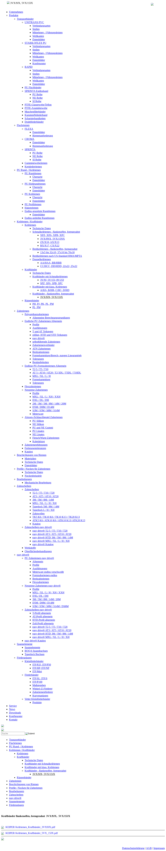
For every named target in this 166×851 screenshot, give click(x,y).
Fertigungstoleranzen (35, 448)
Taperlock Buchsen (34, 654)
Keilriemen (30, 225)
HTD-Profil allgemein (43, 620)
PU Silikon (38, 420)
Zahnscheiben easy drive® (38, 527)
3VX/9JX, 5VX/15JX (51, 297)
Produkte (13, 15)
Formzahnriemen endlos (44, 575)
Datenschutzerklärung (133, 848)
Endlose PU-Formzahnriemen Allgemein (45, 365)
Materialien (30, 458)
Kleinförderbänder (34, 661)
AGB (149, 848)
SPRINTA (30, 149)
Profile (35, 324)
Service (13, 705)
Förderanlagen (24, 657)
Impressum (159, 848)
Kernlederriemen (33, 166)
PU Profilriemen (33, 204)
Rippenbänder (32, 300)
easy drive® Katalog (42, 544)
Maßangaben (39, 685)
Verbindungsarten (41, 25)
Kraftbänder (31, 269)
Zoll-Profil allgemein (43, 623)
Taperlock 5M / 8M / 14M (45, 506)
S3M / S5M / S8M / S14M (46, 410)
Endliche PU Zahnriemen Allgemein (43, 321)
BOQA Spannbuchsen (36, 650)
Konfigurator (39, 63)
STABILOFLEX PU (35, 43)
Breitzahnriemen (40, 352)
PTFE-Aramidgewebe (36, 108)
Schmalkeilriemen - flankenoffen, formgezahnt (56, 231)
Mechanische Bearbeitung (38, 482)
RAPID (29, 66)
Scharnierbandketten (35, 118)
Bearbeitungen (24, 479)
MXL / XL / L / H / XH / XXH (48, 592)
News (12, 709)
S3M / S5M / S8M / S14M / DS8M (50, 606)
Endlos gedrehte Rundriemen (39, 218)
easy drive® (38, 338)
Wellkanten (38, 36)
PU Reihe (37, 94)
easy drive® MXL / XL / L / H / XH (51, 541)
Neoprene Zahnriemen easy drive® (43, 585)
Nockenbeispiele (33, 475)
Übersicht (37, 176)
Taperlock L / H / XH (43, 510)
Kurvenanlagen (40, 695)
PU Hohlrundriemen (35, 183)
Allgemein (37, 561)
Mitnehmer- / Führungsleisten (47, 32)
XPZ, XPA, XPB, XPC (52, 235)
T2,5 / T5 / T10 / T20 (43, 492)
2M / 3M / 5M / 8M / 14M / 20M (49, 403)
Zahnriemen (23, 310)
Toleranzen (38, 358)
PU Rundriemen (33, 173)
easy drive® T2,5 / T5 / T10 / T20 (49, 530)
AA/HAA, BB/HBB (51, 262)
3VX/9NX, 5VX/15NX (52, 238)
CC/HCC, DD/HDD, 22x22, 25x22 (58, 266)
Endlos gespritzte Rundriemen (40, 211)
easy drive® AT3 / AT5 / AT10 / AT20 (51, 534)
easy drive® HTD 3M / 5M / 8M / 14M (52, 537)
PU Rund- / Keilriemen (29, 170)
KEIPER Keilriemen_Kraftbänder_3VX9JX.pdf (30, 827)
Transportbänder (25, 19)
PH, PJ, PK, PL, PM (43, 304)
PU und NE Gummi (42, 427)
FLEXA (29, 128)
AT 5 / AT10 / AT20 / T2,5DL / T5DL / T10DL (56, 372)
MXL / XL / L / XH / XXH (46, 396)
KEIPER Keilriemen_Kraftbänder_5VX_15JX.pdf (32, 833)
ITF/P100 (37, 681)
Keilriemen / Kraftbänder (29, 221)
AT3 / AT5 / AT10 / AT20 (45, 496)
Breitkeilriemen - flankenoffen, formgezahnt (54, 249)
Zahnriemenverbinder (43, 345)
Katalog (29, 451)
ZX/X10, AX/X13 (49, 242)
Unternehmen (16, 12)
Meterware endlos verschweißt (48, 572)
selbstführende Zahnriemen (46, 341)
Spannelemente (24, 644)
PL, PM (36, 307)
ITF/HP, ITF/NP (40, 668)
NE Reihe (37, 97)
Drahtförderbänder (34, 121)
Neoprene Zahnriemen (36, 389)
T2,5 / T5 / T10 (40, 369)
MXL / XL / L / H (41, 376)
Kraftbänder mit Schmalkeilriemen (50, 276)
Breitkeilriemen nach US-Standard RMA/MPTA (57, 256)
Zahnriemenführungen (36, 444)
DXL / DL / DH (40, 400)
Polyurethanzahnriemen (37, 314)
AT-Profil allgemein (42, 616)
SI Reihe (36, 101)
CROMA (29, 139)
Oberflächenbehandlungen (38, 551)
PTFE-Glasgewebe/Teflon (38, 104)
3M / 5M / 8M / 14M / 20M (46, 599)
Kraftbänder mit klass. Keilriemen (49, 286)
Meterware (37, 413)
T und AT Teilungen (42, 331)
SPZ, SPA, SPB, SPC (51, 283)
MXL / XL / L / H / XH (44, 503)
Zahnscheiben (24, 486)
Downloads (15, 712)
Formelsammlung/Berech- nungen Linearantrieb (57, 355)
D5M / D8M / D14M (43, 407)
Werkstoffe (30, 547)
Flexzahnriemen (33, 386)
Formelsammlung (41, 379)
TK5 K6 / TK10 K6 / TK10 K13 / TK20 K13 (56, 517)
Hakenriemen (31, 207)
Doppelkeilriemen (41, 259)
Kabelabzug (38, 441)
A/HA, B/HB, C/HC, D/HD (54, 290)
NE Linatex (38, 434)
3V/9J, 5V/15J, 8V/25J (52, 280)
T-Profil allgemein (41, 613)
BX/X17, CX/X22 (49, 245)
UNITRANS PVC (34, 22)
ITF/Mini (37, 671)
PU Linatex (38, 431)
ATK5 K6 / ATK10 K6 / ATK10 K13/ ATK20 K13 (58, 520)
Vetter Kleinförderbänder (37, 699)
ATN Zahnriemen (41, 348)
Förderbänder (31, 674)
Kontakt (13, 719)
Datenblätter (38, 39)
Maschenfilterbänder (35, 111)
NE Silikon (38, 424)
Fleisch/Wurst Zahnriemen (45, 437)
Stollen (36, 29)
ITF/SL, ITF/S (39, 678)
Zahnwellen (38, 513)
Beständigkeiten (40, 362)
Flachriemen (23, 125)
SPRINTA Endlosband (36, 91)
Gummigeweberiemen (36, 163)
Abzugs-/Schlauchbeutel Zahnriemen (44, 417)
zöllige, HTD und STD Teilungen (49, 334)
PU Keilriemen (32, 194)
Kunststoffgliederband (36, 115)
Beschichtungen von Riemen (31, 455)
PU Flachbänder (33, 87)
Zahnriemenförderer (42, 692)
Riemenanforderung (42, 135)
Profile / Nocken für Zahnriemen (33, 468)
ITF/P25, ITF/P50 (41, 664)
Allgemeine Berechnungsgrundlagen (51, 317)
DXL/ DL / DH (40, 596)
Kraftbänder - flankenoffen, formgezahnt (53, 293)
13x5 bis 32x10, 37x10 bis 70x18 (57, 252)
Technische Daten (41, 228)
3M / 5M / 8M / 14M (43, 499)
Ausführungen (39, 328)
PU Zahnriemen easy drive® (39, 558)
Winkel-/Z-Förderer (42, 688)
